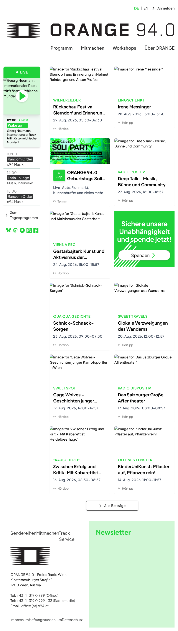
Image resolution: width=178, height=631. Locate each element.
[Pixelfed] (22, 230)
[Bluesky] (8, 230)
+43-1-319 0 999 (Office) (37, 595)
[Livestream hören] (22, 96)
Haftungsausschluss (45, 619)
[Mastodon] (15, 230)
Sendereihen (23, 533)
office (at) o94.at (35, 605)
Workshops (124, 48)
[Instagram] (28, 230)
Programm (62, 48)
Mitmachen (92, 48)
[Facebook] (35, 230)
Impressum (19, 619)
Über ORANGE (160, 48)
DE (136, 8)
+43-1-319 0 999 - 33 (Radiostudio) (46, 600)
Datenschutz (72, 619)
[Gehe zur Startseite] (23, 30)
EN (145, 8)
